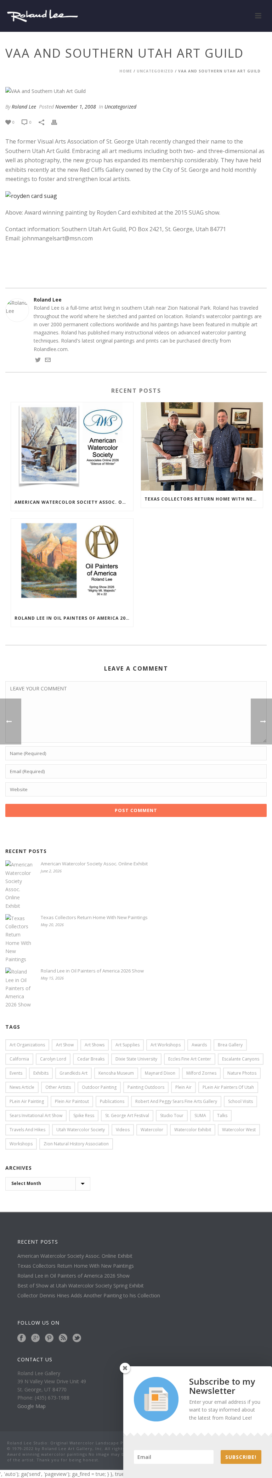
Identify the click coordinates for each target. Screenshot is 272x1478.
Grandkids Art (73, 1073)
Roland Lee (24, 106)
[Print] (57, 122)
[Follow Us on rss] (63, 1338)
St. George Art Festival (127, 1115)
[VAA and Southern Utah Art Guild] (136, 91)
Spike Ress (83, 1115)
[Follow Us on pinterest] (49, 1338)
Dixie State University (136, 1059)
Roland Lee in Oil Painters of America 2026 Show (74, 618)
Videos (123, 1130)
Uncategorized (155, 71)
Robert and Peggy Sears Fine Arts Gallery (176, 1101)
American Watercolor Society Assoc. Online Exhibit (74, 502)
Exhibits (41, 1073)
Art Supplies (127, 1045)
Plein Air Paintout (72, 1101)
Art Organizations (27, 1045)
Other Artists (58, 1087)
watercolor (152, 1130)
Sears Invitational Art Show (36, 1115)
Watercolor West (239, 1130)
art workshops (166, 1045)
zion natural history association (76, 1144)
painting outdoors (146, 1087)
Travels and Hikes (27, 1130)
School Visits (240, 1101)
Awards (199, 1045)
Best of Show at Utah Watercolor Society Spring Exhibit (80, 1286)
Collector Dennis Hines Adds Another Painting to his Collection (88, 1295)
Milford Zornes (201, 1073)
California (19, 1059)
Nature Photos (241, 1073)
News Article (22, 1087)
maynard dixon (160, 1073)
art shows (94, 1045)
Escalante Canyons (240, 1059)
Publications (112, 1101)
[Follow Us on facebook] (21, 1338)
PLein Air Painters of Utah (228, 1087)
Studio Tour (171, 1115)
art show (65, 1045)
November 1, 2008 (75, 106)
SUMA (200, 1115)
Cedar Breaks (90, 1059)
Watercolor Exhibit (192, 1130)
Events (16, 1073)
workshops (21, 1144)
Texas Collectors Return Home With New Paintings (203, 499)
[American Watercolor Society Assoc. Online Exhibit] (72, 447)
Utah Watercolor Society (80, 1130)
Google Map (31, 1406)
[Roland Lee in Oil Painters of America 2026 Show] (72, 564)
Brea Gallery (230, 1045)
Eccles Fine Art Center (189, 1059)
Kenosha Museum (116, 1073)
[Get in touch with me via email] (48, 360)
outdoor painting (99, 1087)
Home (125, 71)
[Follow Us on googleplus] (35, 1338)
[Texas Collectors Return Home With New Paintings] (202, 446)
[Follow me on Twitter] (38, 360)
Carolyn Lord (53, 1059)
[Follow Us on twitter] (77, 1338)
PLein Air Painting (27, 1101)
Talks (222, 1115)
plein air (183, 1087)
